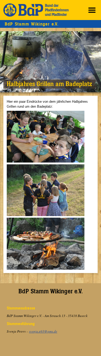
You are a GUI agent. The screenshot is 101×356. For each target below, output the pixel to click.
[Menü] (92, 10)
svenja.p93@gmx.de (43, 331)
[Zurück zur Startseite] (36, 10)
